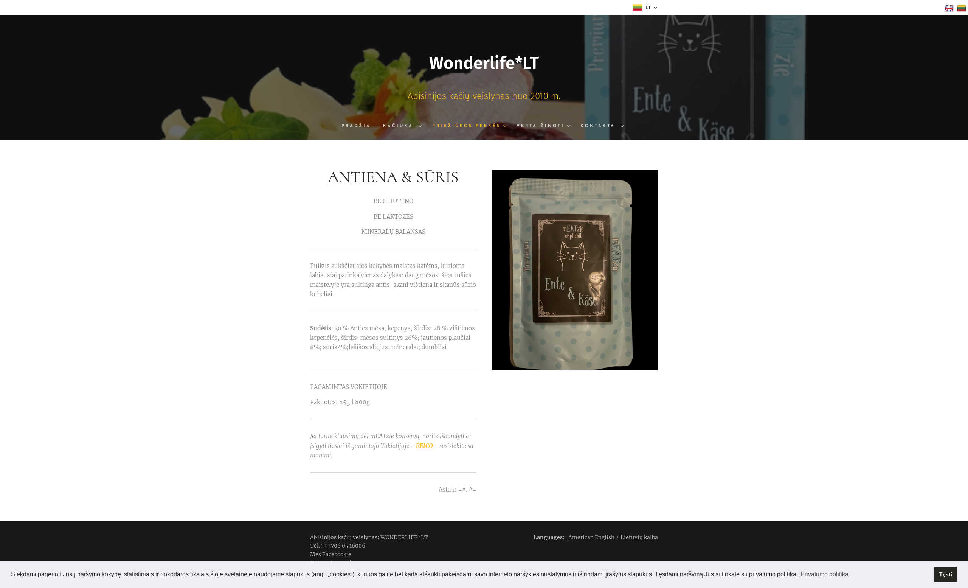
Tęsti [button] (945, 574)
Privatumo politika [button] (824, 574)
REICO (425, 446)
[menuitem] (359, 126)
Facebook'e (336, 554)
